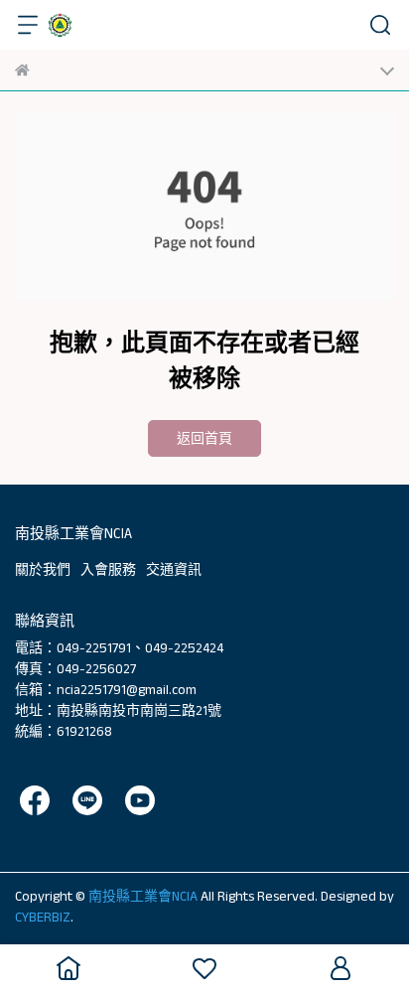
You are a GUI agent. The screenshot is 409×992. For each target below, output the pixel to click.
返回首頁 (204, 438)
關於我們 (42, 569)
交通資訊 (174, 569)
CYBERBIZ (42, 916)
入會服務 (108, 569)
